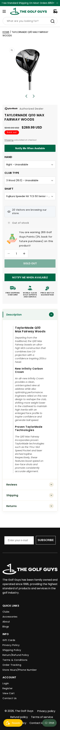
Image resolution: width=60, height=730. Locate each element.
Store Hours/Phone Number (19, 670)
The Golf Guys (24, 711)
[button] (4, 11)
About (6, 621)
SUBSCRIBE (46, 540)
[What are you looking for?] (52, 21)
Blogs (5, 626)
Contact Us (9, 698)
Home (5, 32)
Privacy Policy (11, 645)
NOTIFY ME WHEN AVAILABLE (30, 277)
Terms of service (42, 717)
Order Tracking (11, 665)
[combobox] (30, 21)
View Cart (8, 693)
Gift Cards (8, 640)
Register (7, 688)
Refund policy (19, 717)
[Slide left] (26, 96)
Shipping (9, 140)
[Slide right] (33, 96)
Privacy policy (46, 711)
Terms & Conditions (15, 660)
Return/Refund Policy (15, 655)
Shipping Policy (11, 650)
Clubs (6, 611)
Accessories (10, 616)
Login (5, 683)
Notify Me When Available (30, 148)
